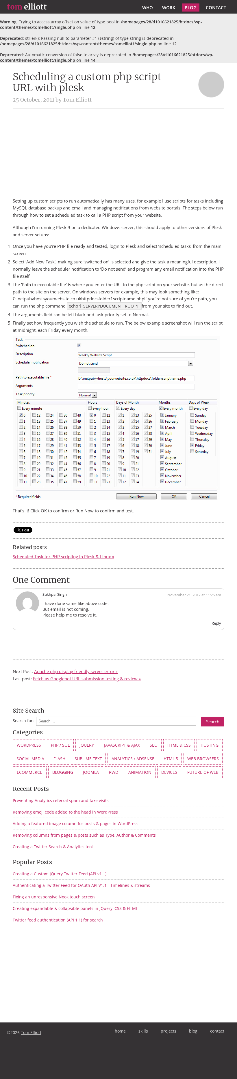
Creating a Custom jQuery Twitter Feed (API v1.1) (59, 873)
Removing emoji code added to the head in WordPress (65, 812)
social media (30, 758)
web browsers (203, 758)
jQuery (86, 745)
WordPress (29, 745)
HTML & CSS (179, 745)
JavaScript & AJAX (122, 745)
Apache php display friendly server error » (76, 671)
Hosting (210, 745)
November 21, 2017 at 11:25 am (194, 594)
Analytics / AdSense (133, 758)
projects (168, 1031)
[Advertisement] (118, 153)
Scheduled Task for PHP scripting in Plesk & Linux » (63, 556)
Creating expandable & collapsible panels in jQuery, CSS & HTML (75, 908)
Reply (216, 623)
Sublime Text (88, 758)
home (120, 1031)
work (168, 7)
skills (143, 1031)
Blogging (62, 772)
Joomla (91, 772)
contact (216, 7)
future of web (203, 772)
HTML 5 (171, 758)
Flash (59, 758)
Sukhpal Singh (54, 594)
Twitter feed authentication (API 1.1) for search (58, 920)
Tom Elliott (31, 1032)
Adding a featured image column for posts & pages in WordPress (75, 823)
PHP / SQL (60, 745)
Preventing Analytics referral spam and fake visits (61, 800)
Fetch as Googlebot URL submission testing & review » (87, 678)
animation (139, 772)
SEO (154, 745)
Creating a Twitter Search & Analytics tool (53, 846)
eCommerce (29, 772)
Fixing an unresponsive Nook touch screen (54, 897)
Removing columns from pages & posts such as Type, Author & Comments (84, 835)
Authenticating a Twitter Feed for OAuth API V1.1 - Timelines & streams (81, 885)
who (147, 7)
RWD (113, 772)
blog (191, 7)
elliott (27, 7)
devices (169, 772)
